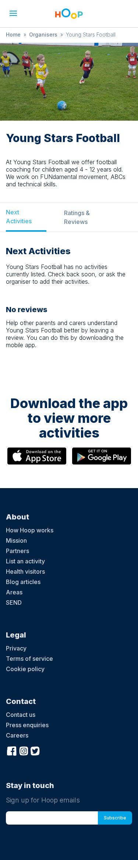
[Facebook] (12, 750)
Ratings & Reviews (77, 217)
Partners (17, 551)
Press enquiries (27, 725)
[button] (13, 13)
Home (13, 34)
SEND (14, 602)
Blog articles (23, 582)
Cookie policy (25, 669)
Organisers (43, 34)
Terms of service (29, 658)
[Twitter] (35, 750)
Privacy (16, 648)
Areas (14, 592)
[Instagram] (23, 750)
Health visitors (25, 571)
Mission (16, 540)
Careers (17, 735)
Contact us (20, 714)
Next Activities (19, 216)
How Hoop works (29, 530)
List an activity (25, 561)
